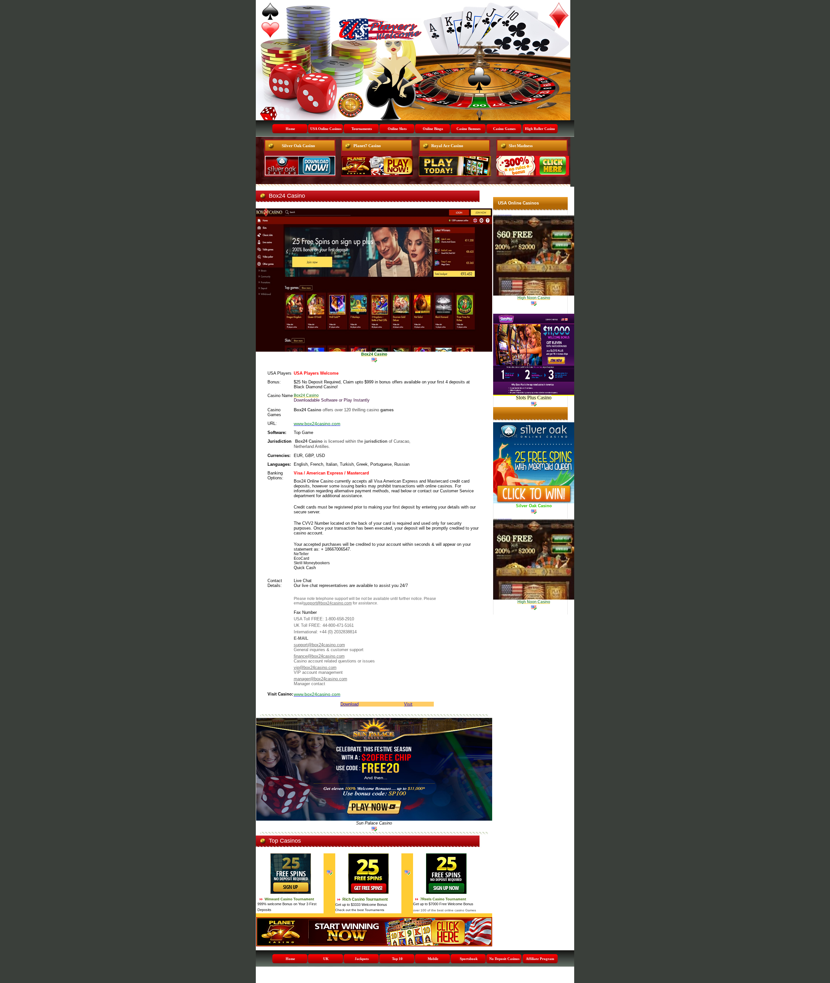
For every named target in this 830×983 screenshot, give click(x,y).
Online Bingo (433, 129)
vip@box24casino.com (315, 667)
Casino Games (504, 129)
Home (290, 129)
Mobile (433, 959)
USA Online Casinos (325, 129)
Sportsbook (469, 959)
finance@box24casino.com (319, 656)
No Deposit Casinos (504, 959)
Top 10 (397, 959)
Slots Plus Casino (533, 397)
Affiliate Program (540, 959)
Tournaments (361, 129)
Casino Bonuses (468, 129)
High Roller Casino (540, 129)
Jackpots (362, 959)
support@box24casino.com (327, 603)
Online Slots (397, 129)
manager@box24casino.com (320, 678)
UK (326, 959)
